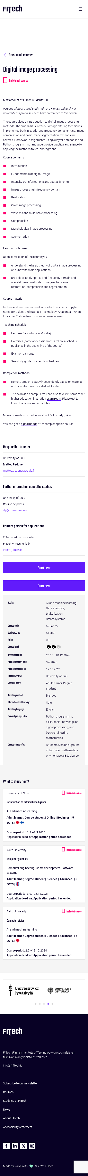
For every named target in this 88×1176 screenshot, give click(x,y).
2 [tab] (40, 1004)
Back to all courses (21, 55)
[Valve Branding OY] (31, 1166)
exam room (54, 398)
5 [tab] (52, 1004)
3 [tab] (44, 1004)
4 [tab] (48, 1004)
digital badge (29, 424)
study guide (63, 415)
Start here (44, 568)
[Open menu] (80, 9)
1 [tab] (36, 1004)
